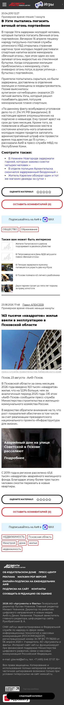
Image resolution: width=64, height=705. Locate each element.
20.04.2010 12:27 (10, 13)
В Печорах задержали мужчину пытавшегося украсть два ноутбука (34, 266)
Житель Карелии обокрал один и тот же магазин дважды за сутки (32, 177)
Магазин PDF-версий (32, 576)
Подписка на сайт (16, 588)
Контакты (39, 588)
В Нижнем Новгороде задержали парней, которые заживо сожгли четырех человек (29, 162)
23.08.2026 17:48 (10, 304)
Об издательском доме (19, 572)
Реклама (9, 576)
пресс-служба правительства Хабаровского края (31, 371)
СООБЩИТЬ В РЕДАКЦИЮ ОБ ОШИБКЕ (27, 593)
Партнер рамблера (31, 689)
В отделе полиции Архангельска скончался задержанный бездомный (30, 170)
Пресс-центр (47, 572)
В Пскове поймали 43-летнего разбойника (38, 275)
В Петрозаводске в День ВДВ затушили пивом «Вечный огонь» (36, 255)
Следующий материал (30, 696)
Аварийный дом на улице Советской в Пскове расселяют (27, 447)
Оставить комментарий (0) (32, 204)
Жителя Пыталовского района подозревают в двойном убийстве (33, 245)
